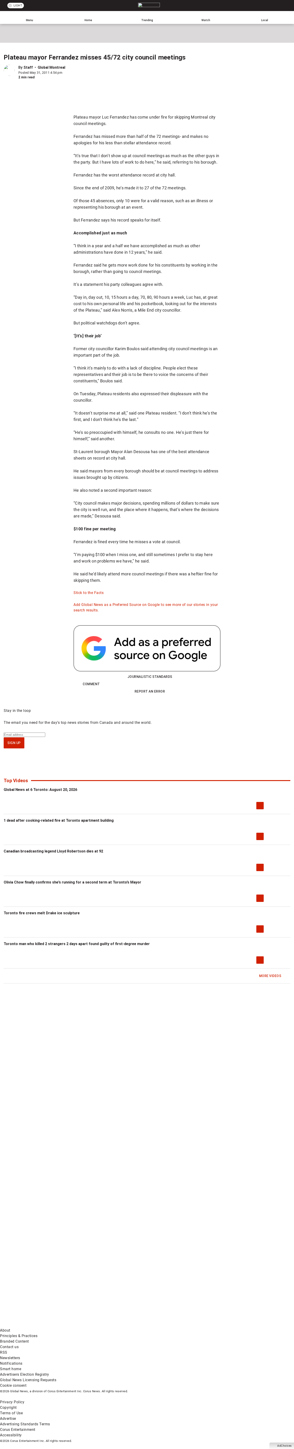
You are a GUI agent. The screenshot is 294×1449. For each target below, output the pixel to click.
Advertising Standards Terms (25, 1424)
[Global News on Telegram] (175, 1325)
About (5, 1330)
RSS (3, 1352)
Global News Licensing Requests (28, 1380)
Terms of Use (11, 1413)
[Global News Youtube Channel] (175, 1289)
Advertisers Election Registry (24, 1374)
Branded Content (14, 1341)
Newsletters (10, 1358)
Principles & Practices (18, 1336)
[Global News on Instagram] (244, 1289)
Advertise (8, 1418)
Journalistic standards (149, 677)
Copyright (8, 1407)
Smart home (10, 1369)
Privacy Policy (12, 1402)
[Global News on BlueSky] (244, 1325)
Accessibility (11, 1435)
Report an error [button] (150, 691)
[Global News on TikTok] (105, 1325)
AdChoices (284, 1445)
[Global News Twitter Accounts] (105, 1289)
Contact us (9, 1347)
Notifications (11, 1363)
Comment (91, 684)
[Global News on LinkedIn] (35, 1325)
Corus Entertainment (17, 1429)
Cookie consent (13, 1385)
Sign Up (14, 743)
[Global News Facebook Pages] (35, 1289)
